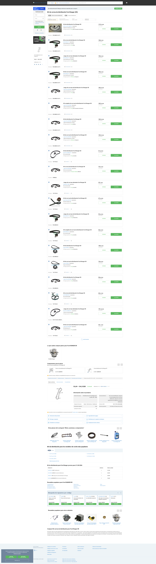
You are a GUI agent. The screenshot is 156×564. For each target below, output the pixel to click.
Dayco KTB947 (66, 247)
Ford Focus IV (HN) (52, 456)
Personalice (17, 560)
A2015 (113, 496)
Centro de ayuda (80, 548)
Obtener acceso (118, 8)
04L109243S (52, 496)
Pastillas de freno (50, 485)
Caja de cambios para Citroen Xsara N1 (66, 523)
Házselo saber (75, 412)
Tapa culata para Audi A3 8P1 (104, 523)
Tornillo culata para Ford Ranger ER (104, 441)
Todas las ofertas (51, 382)
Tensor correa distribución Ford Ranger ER (63, 368)
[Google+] (41, 30)
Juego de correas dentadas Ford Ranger (58, 475)
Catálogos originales (51, 550)
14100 (76, 496)
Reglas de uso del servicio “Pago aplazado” (69, 561)
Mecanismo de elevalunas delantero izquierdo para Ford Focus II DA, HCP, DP (54, 523)
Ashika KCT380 (66, 184)
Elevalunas (75, 486)
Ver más (104, 28)
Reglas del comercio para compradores (69, 560)
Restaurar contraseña (39, 33)
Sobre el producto (60, 382)
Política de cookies (17, 553)
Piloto (101, 484)
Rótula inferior (76, 484)
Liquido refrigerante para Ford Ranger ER (117, 441)
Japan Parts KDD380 (67, 89)
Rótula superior (102, 485)
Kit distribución (53, 470)
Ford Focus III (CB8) (52, 453)
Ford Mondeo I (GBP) (90, 453)
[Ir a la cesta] (126, 2)
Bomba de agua (52, 358)
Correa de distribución (72, 15)
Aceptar (11, 557)
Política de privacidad (50, 560)
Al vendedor (64, 548)
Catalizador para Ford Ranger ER (54, 441)
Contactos (79, 550)
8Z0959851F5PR (103, 496)
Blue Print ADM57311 (67, 152)
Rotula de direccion (77, 485)
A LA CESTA (116, 28)
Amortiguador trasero (51, 486)
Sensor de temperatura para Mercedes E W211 (91, 523)
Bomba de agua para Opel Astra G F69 (116, 523)
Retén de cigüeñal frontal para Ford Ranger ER (92, 441)
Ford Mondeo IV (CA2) (91, 456)
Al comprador (64, 550)
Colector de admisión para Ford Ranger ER (79, 441)
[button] (57, 20)
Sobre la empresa (80, 546)
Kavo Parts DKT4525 (67, 200)
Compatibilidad (67, 382)
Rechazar (23, 557)
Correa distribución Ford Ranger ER (100, 368)
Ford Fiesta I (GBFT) (52, 458)
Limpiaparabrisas (50, 484)
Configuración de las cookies (52, 561)
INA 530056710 (66, 42)
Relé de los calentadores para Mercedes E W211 (79, 523)
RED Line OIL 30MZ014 (67, 26)
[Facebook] (37, 30)
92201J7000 (90, 496)
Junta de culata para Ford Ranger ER (67, 441)
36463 (63, 496)
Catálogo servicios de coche (52, 548)
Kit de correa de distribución (57, 478)
